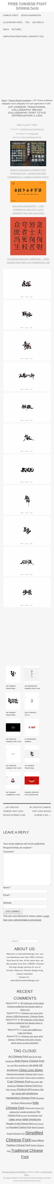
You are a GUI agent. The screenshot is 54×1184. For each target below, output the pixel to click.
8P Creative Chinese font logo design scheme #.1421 (40, 811)
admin (34, 125)
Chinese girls (31, 1074)
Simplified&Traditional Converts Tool (23, 36)
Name (7, 887)
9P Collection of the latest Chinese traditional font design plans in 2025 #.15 (25, 1006)
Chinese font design (15, 1074)
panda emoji (15, 1112)
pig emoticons (33, 1115)
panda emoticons (28, 1112)
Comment (9, 851)
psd (40, 1115)
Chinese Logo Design (17, 1078)
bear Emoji (32, 1057)
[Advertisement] (27, 69)
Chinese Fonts (10, 15)
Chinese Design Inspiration (20, 100)
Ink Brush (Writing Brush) (21, 1103)
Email (7, 895)
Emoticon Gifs (37, 1089)
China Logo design (31, 1070)
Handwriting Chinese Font (21, 1098)
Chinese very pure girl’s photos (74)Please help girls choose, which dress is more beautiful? (25, 1039)
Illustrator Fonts (13, 22)
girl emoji (16, 1093)
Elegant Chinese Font (27, 1085)
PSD (27, 22)
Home (4, 100)
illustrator (40, 1098)
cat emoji (33, 1065)
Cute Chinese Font (18, 1081)
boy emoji (10, 1065)
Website (7, 903)
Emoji (6, 29)
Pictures (16, 29)
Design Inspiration (31, 15)
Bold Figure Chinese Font (29, 1060)
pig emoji (24, 1115)
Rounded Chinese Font (20, 1127)
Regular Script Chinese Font (19, 1123)
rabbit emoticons (31, 1119)
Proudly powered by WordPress (14, 1172)
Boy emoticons (21, 1065)
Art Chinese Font (18, 1056)
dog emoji (35, 1082)
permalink (33, 134)
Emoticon (13, 1090)
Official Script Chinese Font (34, 1108)
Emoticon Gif (23, 1089)
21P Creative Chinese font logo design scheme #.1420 (14, 811)
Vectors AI (38, 22)
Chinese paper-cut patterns (34, 1078)
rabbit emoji (15, 1119)
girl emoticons (30, 1093)
